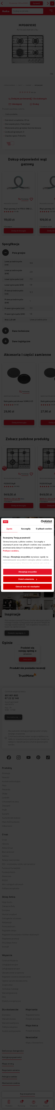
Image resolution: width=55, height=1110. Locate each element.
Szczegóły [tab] (25, 529)
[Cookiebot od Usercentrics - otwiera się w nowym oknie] (41, 521)
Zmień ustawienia (26, 579)
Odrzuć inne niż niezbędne (28, 587)
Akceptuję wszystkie (27, 572)
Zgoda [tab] (9, 529)
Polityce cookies (11, 551)
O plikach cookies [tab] (44, 529)
